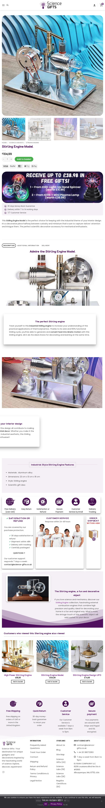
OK (45, 804)
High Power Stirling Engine (18, 675)
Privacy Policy (56, 804)
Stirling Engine (32, 143)
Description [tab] (9, 245)
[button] (3, 5)
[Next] (98, 65)
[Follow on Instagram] (3, 772)
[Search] (7, 5)
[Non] (101, 802)
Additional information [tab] (28, 245)
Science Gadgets (16, 143)
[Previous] (7, 65)
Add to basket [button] (18, 682)
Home (4, 143)
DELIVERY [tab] (46, 245)
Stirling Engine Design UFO (87, 675)
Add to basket (24, 159)
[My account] (94, 5)
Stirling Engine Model (52, 675)
